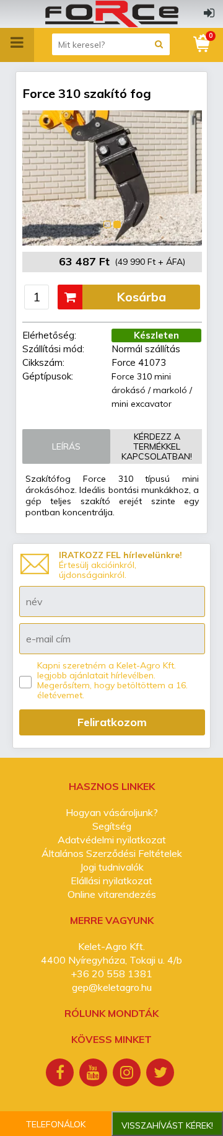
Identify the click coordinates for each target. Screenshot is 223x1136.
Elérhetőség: (49, 335)
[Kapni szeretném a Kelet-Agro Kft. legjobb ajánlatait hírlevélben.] (25, 682)
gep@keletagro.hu (112, 987)
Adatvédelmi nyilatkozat (112, 839)
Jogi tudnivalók (112, 867)
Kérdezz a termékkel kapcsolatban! (156, 446)
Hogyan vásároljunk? (112, 812)
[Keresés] (159, 44)
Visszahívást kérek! (167, 1125)
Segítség (111, 826)
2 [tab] (117, 224)
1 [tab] (107, 224)
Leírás (66, 446)
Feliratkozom (112, 722)
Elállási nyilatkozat (111, 880)
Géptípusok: (47, 376)
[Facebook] (61, 1073)
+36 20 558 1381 (111, 973)
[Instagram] (128, 1073)
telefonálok (55, 1124)
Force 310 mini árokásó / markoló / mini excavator (152, 390)
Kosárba (141, 296)
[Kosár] (202, 43)
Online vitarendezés (112, 894)
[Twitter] (161, 1073)
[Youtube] (94, 1073)
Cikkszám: (43, 362)
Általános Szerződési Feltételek (112, 853)
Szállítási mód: (53, 349)
